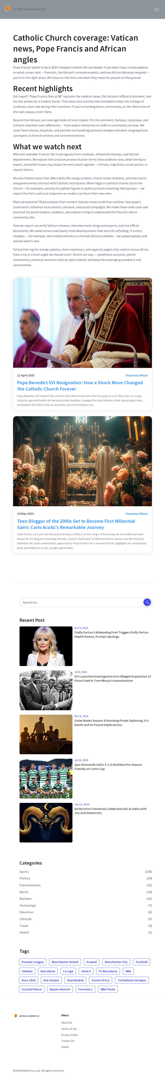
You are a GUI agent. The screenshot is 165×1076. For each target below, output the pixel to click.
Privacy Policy (69, 1035)
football (141, 962)
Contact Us (67, 1041)
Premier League (33, 962)
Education (26, 912)
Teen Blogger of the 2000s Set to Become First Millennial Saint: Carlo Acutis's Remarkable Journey (76, 524)
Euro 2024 (28, 980)
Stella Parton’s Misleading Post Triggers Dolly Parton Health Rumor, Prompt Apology (111, 634)
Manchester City (116, 962)
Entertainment (30, 885)
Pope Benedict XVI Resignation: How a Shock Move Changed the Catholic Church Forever (80, 385)
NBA (128, 971)
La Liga (68, 971)
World (24, 892)
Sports (24, 872)
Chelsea (27, 971)
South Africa (100, 980)
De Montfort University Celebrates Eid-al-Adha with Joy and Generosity (110, 811)
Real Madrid (75, 980)
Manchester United (65, 962)
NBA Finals (108, 989)
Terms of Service (70, 1029)
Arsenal (91, 962)
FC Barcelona (108, 971)
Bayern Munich (60, 989)
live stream (51, 980)
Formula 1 (85, 989)
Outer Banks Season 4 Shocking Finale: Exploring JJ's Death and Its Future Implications (111, 722)
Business (26, 899)
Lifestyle (26, 919)
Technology (28, 905)
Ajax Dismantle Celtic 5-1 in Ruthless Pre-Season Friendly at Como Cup (108, 766)
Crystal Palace (32, 989)
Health (24, 932)
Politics (25, 878)
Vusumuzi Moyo (137, 375)
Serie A (86, 971)
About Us (66, 1022)
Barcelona (48, 971)
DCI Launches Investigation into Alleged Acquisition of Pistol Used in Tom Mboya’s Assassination (112, 678)
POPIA (65, 1047)
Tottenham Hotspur (132, 980)
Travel (24, 926)
